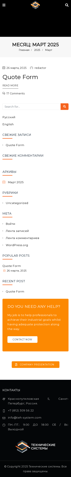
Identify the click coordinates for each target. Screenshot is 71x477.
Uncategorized (17, 203)
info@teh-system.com (25, 417)
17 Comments (15, 93)
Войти (10, 223)
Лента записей (17, 231)
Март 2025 (16, 182)
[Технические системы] (35, 5)
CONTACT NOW (22, 339)
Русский (9, 117)
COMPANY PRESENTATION (37, 364)
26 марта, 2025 (16, 67)
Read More (10, 85)
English (8, 124)
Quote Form (20, 77)
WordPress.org (17, 245)
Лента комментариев (22, 238)
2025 (37, 49)
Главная (24, 49)
